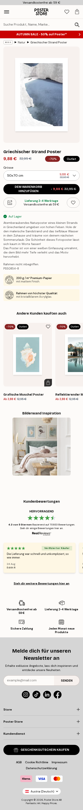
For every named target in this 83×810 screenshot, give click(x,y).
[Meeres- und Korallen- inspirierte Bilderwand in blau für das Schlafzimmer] (41, 447)
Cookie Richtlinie (36, 762)
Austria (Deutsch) (42, 791)
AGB (19, 762)
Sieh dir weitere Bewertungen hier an (41, 583)
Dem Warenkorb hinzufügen (45, 189)
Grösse (8, 167)
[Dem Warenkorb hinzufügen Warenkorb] (48, 382)
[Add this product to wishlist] (73, 203)
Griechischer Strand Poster (48, 42)
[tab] (67, 12)
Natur (21, 42)
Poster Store (51, 799)
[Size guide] (9, 203)
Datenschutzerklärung (41, 768)
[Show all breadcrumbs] (8, 42)
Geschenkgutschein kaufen (45, 750)
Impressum (59, 762)
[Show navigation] (6, 12)
